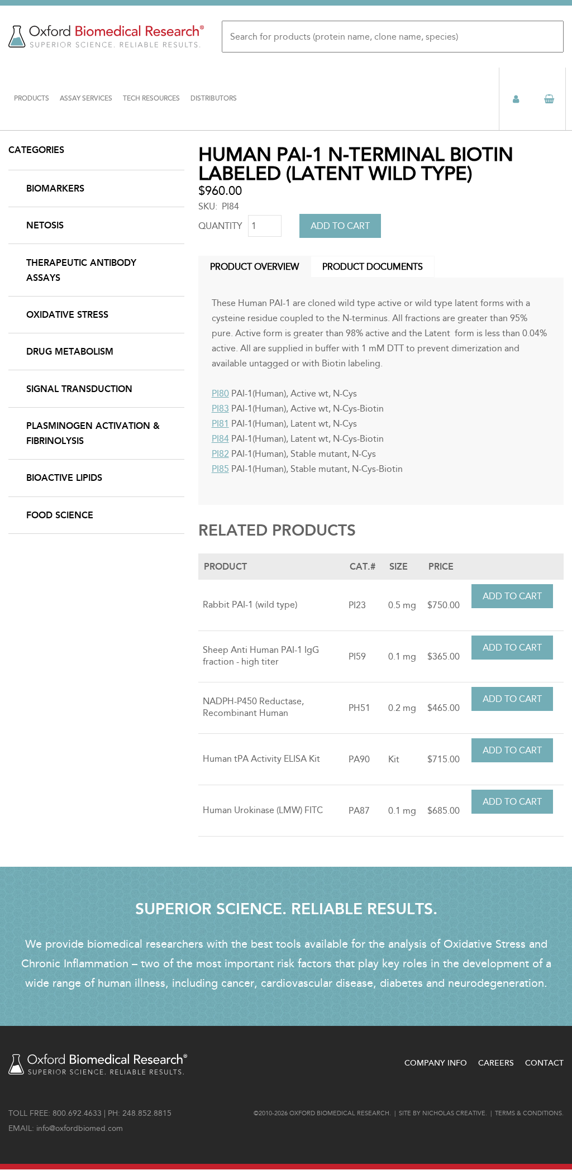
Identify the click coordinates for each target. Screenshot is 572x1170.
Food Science (59, 515)
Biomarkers (55, 188)
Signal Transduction (79, 389)
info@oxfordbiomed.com (79, 1128)
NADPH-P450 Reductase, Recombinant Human (253, 707)
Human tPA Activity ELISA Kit (261, 758)
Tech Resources (151, 98)
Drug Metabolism (69, 351)
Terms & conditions (528, 1113)
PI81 (220, 423)
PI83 (220, 408)
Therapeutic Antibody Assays (81, 270)
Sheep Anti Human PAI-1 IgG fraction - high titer (261, 655)
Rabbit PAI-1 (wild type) (250, 604)
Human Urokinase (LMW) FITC (263, 810)
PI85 (220, 469)
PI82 (220, 453)
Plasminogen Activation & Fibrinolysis (93, 433)
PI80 (220, 393)
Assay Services (86, 98)
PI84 (220, 438)
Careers (496, 1063)
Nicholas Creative (453, 1113)
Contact (544, 1063)
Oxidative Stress (67, 314)
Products (31, 98)
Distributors (213, 98)
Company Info (435, 1063)
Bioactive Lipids (64, 477)
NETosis (45, 225)
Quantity (220, 226)
